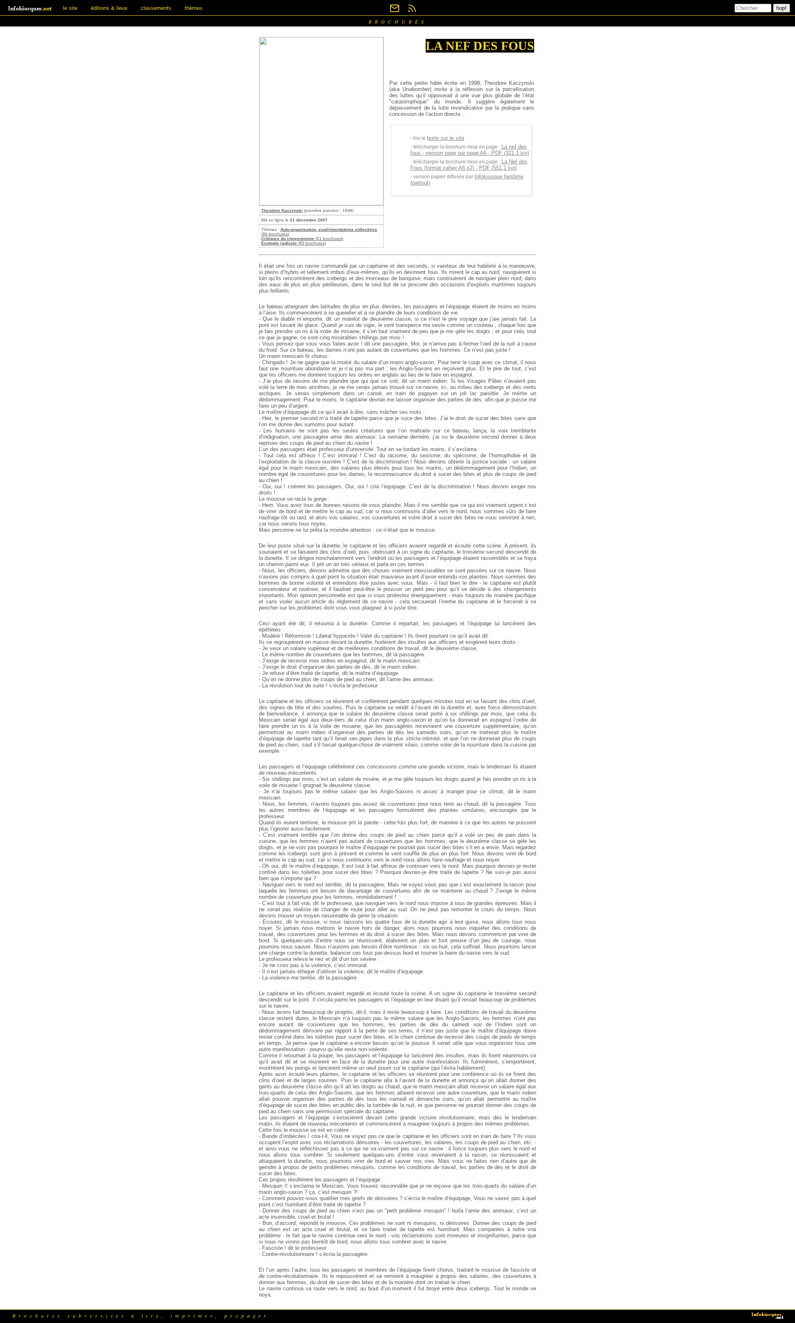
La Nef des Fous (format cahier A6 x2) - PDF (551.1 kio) (469, 164)
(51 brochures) (302, 238)
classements (156, 8)
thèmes (193, 8)
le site (70, 8)
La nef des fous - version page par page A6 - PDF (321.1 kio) (469, 150)
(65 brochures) (293, 243)
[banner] (30, 8)
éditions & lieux (109, 8)
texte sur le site (445, 138)
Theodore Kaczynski (282, 210)
